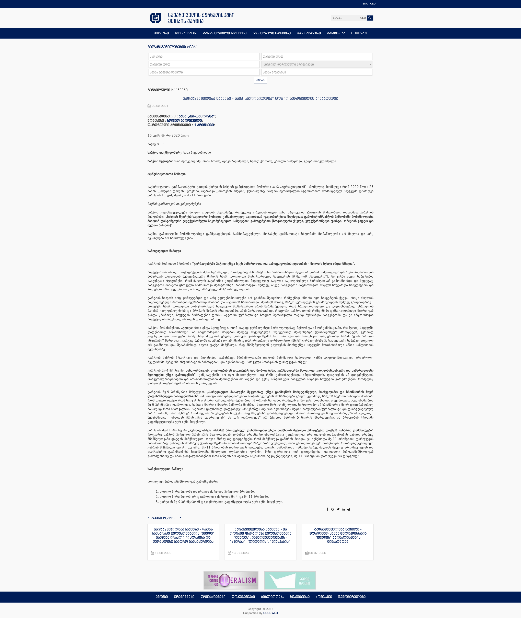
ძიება (260, 80)
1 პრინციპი (204, 125)
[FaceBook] (327, 509)
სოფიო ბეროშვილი (184, 120)
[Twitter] (338, 509)
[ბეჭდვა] (349, 509)
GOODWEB (270, 613)
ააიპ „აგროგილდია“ (197, 116)
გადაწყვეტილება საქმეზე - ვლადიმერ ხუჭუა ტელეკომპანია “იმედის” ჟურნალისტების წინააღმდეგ (338, 535)
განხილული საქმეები (168, 90)
